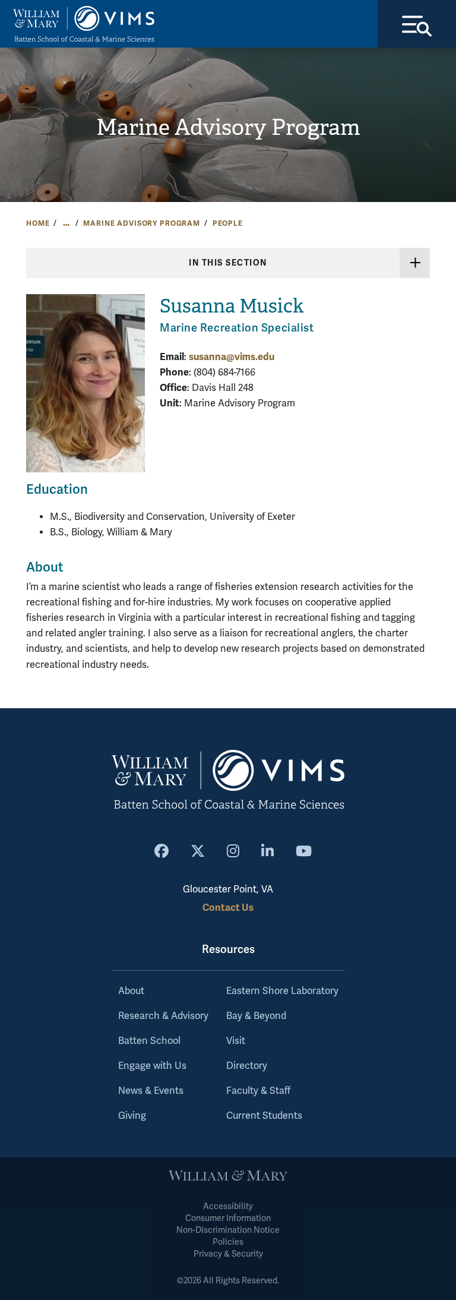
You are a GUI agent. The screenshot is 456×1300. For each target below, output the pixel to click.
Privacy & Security (228, 1254)
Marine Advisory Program (228, 127)
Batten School (149, 1041)
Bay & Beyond (256, 1016)
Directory (246, 1066)
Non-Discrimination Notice (228, 1230)
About (131, 991)
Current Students (264, 1116)
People (228, 223)
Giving (132, 1116)
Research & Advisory (163, 1016)
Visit (235, 1041)
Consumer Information (228, 1218)
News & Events (150, 1091)
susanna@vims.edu (231, 357)
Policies (228, 1242)
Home (37, 223)
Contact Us (228, 907)
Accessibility (228, 1206)
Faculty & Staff (258, 1091)
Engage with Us (152, 1066)
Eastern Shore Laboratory (282, 991)
